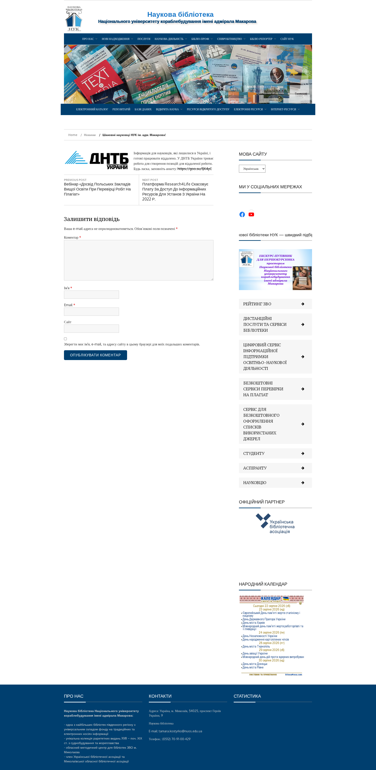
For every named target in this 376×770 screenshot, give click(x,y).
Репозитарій (121, 109)
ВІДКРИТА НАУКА (167, 109)
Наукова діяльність (169, 39)
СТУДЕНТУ (253, 453)
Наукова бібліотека (180, 14)
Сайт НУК (287, 39)
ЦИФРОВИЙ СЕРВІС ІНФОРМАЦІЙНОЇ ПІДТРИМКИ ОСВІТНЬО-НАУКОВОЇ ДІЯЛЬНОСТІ (265, 356)
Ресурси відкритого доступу (208, 109)
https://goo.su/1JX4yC (195, 169)
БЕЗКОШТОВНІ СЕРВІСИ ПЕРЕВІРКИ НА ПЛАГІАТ (263, 389)
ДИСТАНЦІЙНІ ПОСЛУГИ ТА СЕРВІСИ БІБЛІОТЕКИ (265, 324)
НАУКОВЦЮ (254, 482)
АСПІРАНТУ (255, 468)
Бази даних (143, 109)
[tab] (275, 304)
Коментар (72, 237)
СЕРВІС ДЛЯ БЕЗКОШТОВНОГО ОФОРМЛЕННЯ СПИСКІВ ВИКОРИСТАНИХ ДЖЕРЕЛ (261, 424)
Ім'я (68, 288)
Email (69, 305)
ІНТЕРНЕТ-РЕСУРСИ (283, 109)
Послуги (144, 39)
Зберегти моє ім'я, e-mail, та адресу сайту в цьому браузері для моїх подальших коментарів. (132, 344)
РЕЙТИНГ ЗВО (257, 303)
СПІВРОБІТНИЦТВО (229, 39)
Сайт (67, 322)
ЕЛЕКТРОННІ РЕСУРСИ (248, 109)
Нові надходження (115, 39)
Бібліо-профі (200, 39)
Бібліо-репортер (261, 39)
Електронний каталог (92, 109)
